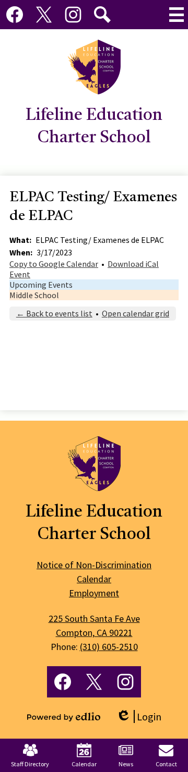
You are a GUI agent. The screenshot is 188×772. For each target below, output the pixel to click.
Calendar (84, 764)
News (126, 764)
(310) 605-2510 (109, 647)
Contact (166, 764)
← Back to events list (54, 313)
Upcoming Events (41, 284)
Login (138, 716)
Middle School (34, 295)
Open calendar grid (135, 313)
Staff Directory (30, 764)
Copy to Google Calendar (53, 264)
